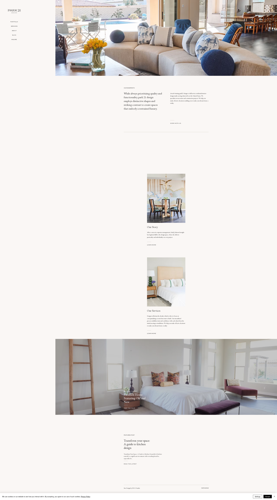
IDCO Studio (136, 488)
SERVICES (14, 26)
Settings (257, 496)
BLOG (14, 35)
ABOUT (14, 30)
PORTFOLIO (14, 22)
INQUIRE (14, 39)
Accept (267, 496)
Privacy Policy (85, 496)
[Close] (274, 496)
